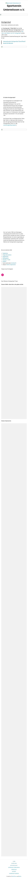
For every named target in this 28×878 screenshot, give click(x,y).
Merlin (20, 876)
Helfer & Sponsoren (11, 264)
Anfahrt (4, 261)
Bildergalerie (6, 258)
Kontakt (14, 871)
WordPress (14, 876)
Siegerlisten (5, 256)
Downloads (14, 863)
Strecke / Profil (6, 259)
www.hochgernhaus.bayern (9, 125)
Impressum (14, 869)
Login (14, 861)
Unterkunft (13, 263)
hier (22, 31)
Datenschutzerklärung (14, 867)
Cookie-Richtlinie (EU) (14, 873)
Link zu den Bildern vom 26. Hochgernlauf (11, 33)
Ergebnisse (5, 253)
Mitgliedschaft (14, 865)
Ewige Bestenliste (7, 255)
